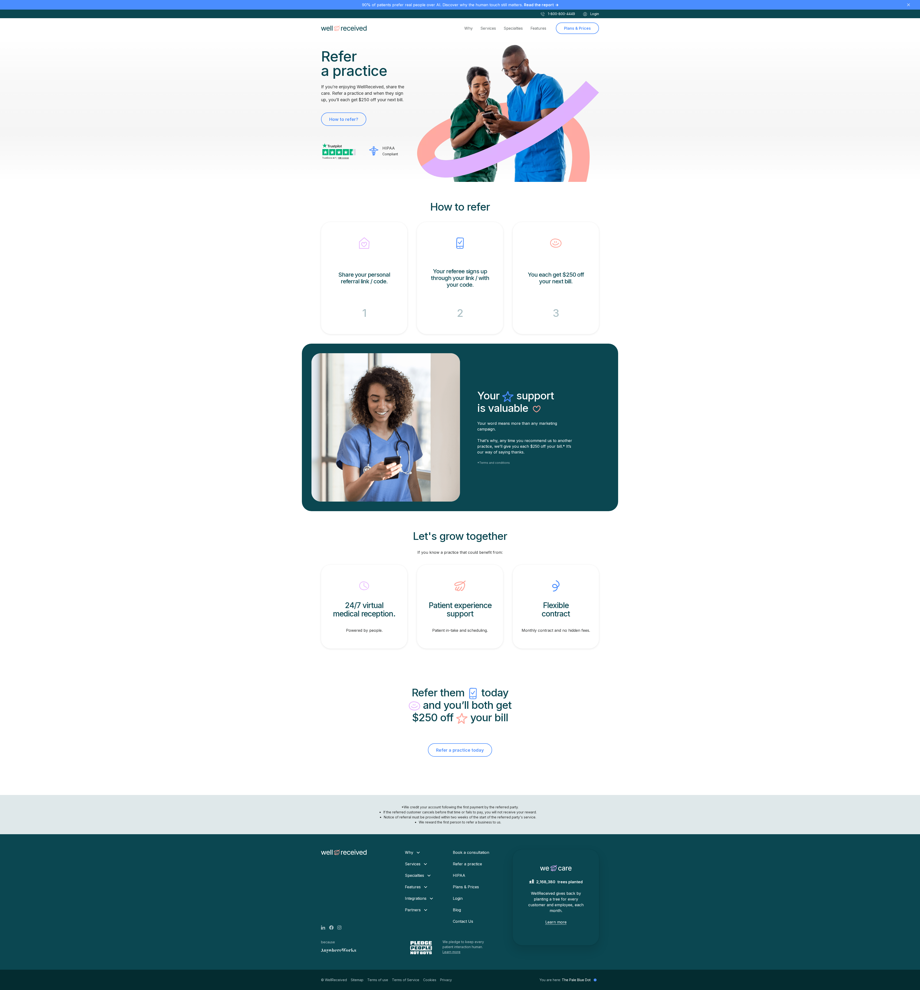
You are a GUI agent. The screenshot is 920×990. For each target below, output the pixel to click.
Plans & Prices (577, 28)
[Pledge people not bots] (421, 947)
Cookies (429, 980)
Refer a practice (467, 863)
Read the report (539, 4)
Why (468, 28)
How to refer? (343, 119)
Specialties (513, 28)
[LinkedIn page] (325, 927)
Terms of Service (405, 980)
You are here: (565, 980)
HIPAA (459, 875)
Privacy (446, 980)
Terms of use (377, 980)
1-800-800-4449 (561, 14)
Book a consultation (471, 852)
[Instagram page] (341, 927)
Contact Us (463, 921)
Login (594, 14)
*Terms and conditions (493, 462)
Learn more (451, 952)
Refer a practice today (460, 750)
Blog (457, 909)
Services (488, 28)
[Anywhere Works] (338, 950)
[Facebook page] (333, 927)
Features (538, 28)
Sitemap (357, 980)
